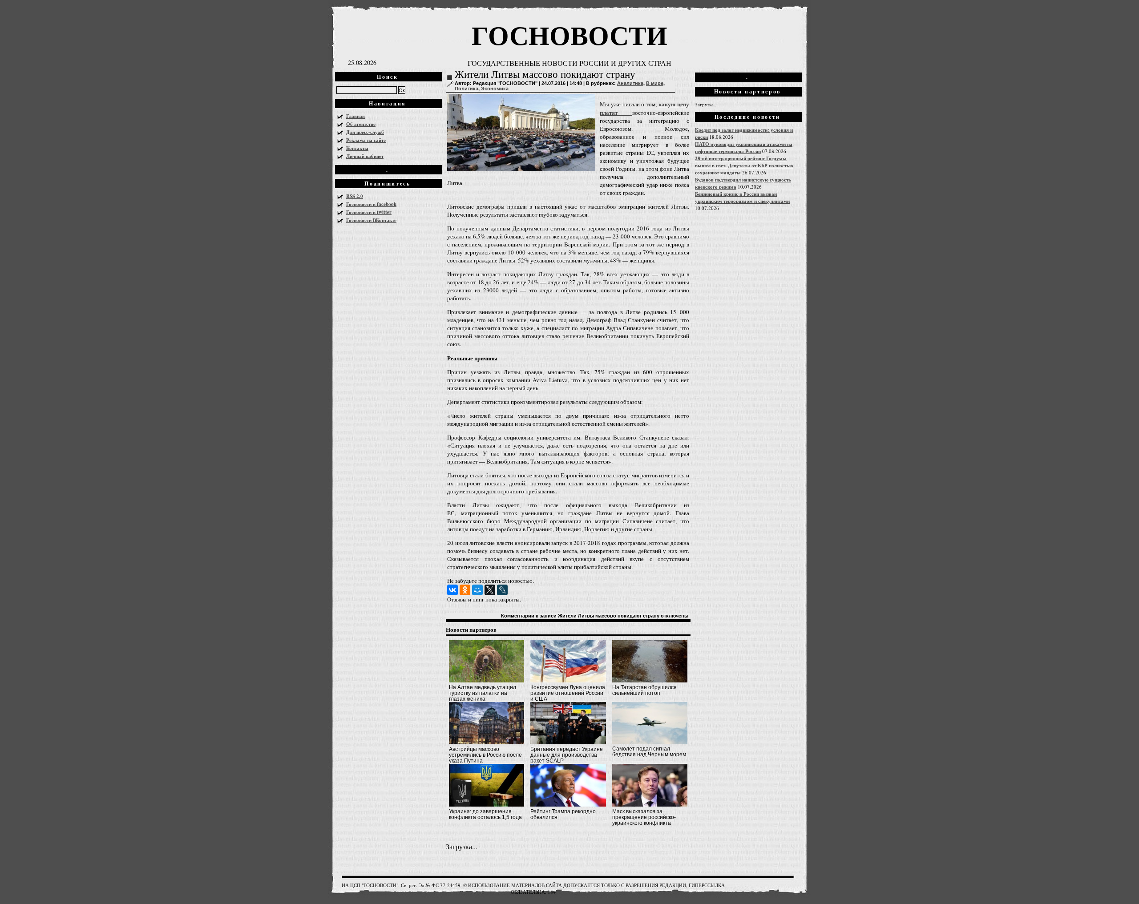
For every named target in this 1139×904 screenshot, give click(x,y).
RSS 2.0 (354, 196)
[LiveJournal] (502, 590)
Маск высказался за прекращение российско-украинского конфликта (644, 817)
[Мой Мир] (477, 590)
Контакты (357, 148)
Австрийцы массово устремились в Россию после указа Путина (485, 755)
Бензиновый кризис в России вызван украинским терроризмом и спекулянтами (742, 197)
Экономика (495, 88)
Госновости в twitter (369, 212)
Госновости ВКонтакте (371, 220)
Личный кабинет (365, 156)
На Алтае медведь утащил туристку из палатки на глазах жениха (482, 693)
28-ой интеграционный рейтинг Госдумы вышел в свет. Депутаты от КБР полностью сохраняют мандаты (744, 165)
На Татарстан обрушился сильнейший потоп (644, 690)
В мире (654, 83)
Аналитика (630, 83)
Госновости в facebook (371, 204)
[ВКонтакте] (452, 590)
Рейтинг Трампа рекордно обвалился (563, 814)
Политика (466, 88)
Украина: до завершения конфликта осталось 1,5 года (485, 814)
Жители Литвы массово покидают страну (545, 74)
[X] (490, 590)
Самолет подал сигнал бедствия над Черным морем (649, 752)
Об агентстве (361, 124)
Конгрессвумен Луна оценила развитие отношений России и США (567, 693)
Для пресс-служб (365, 132)
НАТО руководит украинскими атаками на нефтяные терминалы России (743, 148)
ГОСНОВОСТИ (569, 34)
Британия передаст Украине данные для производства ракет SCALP (566, 755)
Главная (355, 116)
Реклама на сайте (366, 140)
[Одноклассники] (465, 590)
